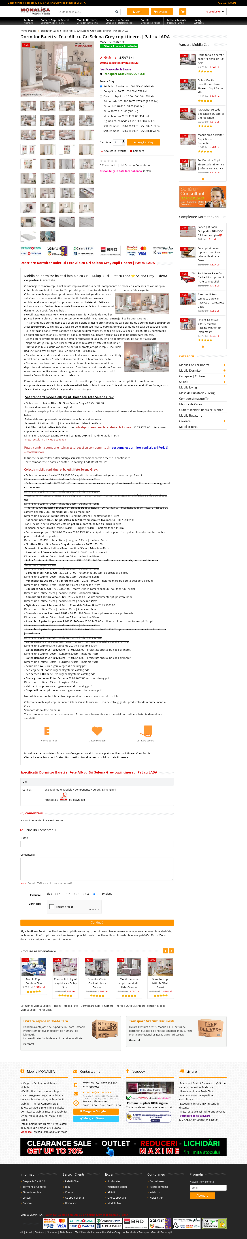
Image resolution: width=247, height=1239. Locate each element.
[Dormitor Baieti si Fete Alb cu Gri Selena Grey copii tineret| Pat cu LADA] (57, 69)
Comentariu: (27, 854)
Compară (138, 151)
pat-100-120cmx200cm (152, 935)
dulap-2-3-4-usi (29, 939)
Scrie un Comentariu (137, 165)
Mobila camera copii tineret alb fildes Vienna (129, 983)
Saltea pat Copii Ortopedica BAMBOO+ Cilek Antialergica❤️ (211, 231)
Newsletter (156, 1197)
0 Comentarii (107, 165)
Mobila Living (188, 387)
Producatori (114, 1181)
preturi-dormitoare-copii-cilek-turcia (73, 935)
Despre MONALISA (34, 1181)
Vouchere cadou (117, 1186)
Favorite (162, 11)
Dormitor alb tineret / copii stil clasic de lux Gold (211, 59)
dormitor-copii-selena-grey (109, 931)
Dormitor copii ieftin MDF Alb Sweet (160, 983)
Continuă (97, 922)
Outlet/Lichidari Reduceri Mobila (145, 1005)
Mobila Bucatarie (190, 415)
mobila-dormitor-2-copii (34, 935)
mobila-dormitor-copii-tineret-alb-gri (69, 931)
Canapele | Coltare (192, 376)
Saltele (183, 382)
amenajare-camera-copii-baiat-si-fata (148, 931)
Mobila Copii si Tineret (47, 1005)
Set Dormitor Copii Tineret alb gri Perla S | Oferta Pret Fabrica (211, 164)
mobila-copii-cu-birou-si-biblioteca (117, 935)
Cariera (27, 1203)
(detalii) (147, 171)
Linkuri (27, 1197)
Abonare (202, 1196)
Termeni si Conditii (34, 1186)
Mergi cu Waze (93, 1118)
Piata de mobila (32, 1192)
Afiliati (111, 1192)
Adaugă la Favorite (114, 151)
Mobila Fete (71, 1005)
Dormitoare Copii (91, 1005)
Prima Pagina (28, 30)
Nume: (24, 837)
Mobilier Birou (189, 427)
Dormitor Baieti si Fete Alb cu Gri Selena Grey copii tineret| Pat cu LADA (84, 30)
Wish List (155, 1192)
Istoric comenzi (159, 1186)
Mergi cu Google (94, 1111)
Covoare (185, 421)
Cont (138, 11)
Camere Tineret (113, 1005)
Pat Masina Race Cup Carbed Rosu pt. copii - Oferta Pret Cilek (211, 277)
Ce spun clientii (74, 1197)
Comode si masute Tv (193, 399)
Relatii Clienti (73, 1181)
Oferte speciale (116, 1197)
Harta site (71, 1203)
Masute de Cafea (190, 404)
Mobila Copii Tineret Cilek (36, 1009)
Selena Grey (107, 81)
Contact (69, 1192)
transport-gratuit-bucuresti (56, 939)
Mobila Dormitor (190, 371)
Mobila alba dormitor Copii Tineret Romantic (210, 139)
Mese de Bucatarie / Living (197, 393)
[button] (123, 141)
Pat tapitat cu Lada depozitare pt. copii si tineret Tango (211, 113)
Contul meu (157, 1181)
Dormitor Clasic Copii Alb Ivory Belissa (97, 983)
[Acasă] (35, 13)
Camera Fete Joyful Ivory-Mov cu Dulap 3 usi (65, 983)
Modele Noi (114, 1203)
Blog (67, 1186)
